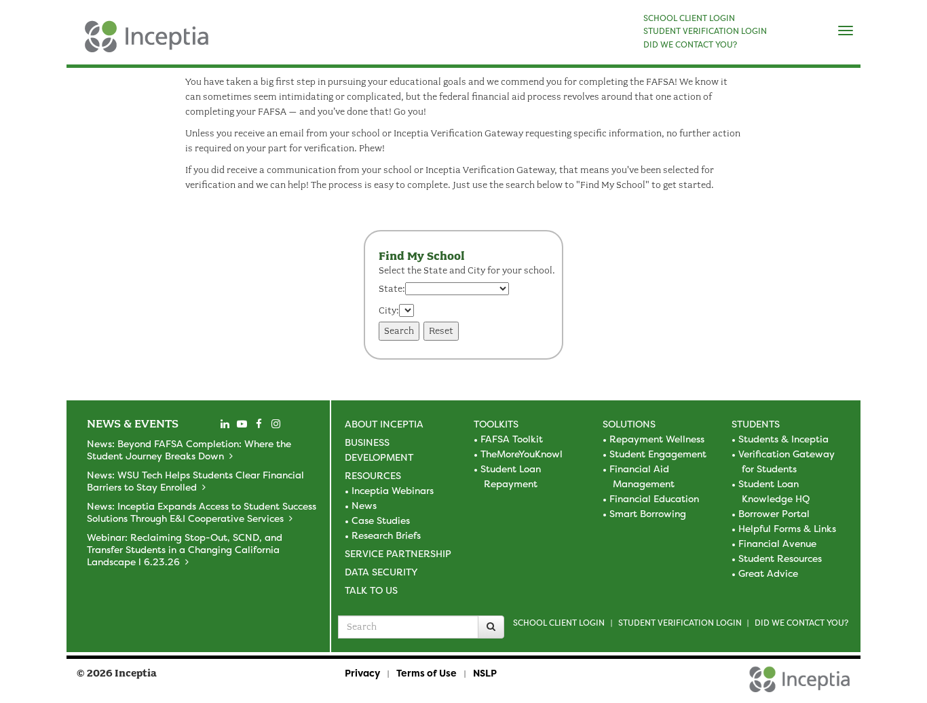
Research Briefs (386, 535)
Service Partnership (398, 553)
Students (756, 423)
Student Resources (780, 558)
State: (392, 289)
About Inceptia (384, 423)
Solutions (629, 423)
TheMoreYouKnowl (521, 453)
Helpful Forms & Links (787, 528)
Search (399, 331)
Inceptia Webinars (393, 490)
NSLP (485, 672)
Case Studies (381, 520)
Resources (373, 475)
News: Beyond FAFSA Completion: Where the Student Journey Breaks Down (189, 449)
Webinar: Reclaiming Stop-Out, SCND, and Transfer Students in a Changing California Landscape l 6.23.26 (184, 549)
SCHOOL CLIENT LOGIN (689, 18)
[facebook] (258, 424)
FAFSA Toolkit (511, 438)
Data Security (381, 571)
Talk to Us (371, 590)
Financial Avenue (777, 543)
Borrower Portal (774, 513)
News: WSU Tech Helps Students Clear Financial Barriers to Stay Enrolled (195, 480)
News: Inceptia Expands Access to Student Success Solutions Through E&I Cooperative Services (201, 512)
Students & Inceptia (783, 438)
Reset (441, 331)
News (364, 505)
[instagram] (275, 424)
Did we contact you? (801, 622)
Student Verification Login (680, 622)
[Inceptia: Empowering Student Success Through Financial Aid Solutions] (78, 43)
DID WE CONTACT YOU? (690, 45)
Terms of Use (426, 672)
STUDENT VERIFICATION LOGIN (705, 31)
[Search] (491, 627)
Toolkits (496, 423)
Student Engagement (657, 453)
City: (389, 310)
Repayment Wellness (656, 438)
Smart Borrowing (647, 513)
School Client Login (559, 622)
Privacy (362, 672)
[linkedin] (224, 424)
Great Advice (768, 573)
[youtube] (241, 424)
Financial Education (654, 498)
